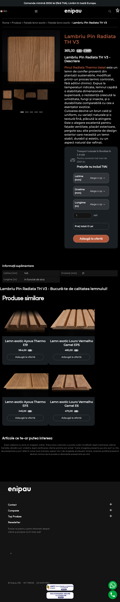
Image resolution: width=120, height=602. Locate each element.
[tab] (19, 266)
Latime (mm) (79, 178)
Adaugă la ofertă (91, 238)
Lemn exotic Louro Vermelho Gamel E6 (71, 403)
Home (5, 22)
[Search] (110, 11)
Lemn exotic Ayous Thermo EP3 (25, 403)
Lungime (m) (80, 204)
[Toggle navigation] (36, 11)
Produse (16, 22)
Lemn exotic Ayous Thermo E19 (25, 343)
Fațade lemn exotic (35, 22)
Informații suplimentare (18, 266)
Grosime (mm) (80, 191)
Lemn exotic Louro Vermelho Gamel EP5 (71, 343)
